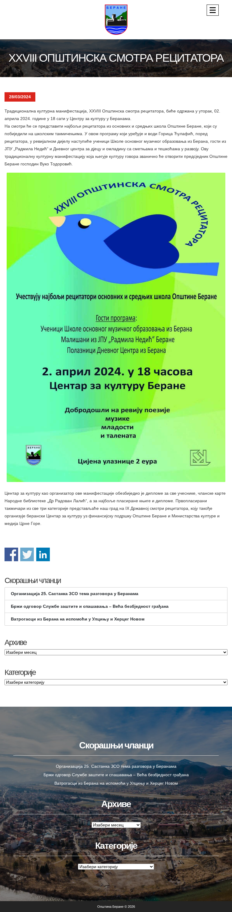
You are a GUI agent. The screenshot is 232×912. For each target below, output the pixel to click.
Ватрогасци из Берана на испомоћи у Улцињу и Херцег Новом (77, 619)
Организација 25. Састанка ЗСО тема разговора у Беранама (74, 593)
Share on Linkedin (43, 554)
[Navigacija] (213, 10)
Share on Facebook (11, 554)
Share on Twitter (27, 554)
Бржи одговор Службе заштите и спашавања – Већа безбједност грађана (90, 606)
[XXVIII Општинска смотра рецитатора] (116, 327)
